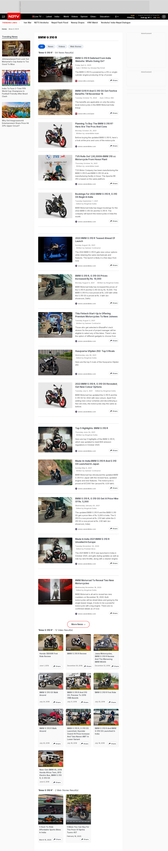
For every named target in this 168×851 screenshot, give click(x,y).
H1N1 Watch (92, 22)
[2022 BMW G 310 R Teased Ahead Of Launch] (55, 252)
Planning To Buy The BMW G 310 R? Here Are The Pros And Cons (94, 125)
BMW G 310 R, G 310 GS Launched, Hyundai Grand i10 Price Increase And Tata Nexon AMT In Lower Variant (78, 733)
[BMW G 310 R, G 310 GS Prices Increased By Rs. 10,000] (55, 289)
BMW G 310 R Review (76, 653)
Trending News (10, 36)
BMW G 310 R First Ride (105, 692)
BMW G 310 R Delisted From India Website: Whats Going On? (93, 59)
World (66, 16)
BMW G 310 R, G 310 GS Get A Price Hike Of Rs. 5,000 (96, 500)
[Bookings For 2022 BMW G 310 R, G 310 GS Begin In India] (55, 208)
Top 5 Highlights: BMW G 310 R (91, 428)
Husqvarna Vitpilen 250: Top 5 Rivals (95, 351)
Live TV (38, 16)
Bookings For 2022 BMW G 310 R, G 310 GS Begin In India (96, 195)
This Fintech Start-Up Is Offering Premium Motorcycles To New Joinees (96, 315)
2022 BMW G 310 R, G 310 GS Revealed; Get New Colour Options (96, 385)
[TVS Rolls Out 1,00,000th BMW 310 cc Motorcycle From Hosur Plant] (55, 170)
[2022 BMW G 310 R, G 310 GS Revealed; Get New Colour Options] (55, 397)
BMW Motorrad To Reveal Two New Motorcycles (94, 582)
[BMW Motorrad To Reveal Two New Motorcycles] (55, 597)
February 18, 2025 (74, 836)
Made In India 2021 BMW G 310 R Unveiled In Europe (92, 540)
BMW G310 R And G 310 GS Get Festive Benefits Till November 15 (96, 92)
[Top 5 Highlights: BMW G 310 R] (55, 439)
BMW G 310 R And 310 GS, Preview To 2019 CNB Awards (77, 695)
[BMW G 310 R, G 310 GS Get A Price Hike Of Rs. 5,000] (55, 514)
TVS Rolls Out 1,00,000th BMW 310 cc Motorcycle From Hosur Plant (95, 158)
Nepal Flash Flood (59, 22)
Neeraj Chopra (77, 22)
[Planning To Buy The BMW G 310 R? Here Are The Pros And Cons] (55, 135)
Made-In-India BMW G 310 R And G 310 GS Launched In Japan (95, 462)
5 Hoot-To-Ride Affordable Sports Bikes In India (50, 830)
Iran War (27, 22)
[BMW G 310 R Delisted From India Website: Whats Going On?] (55, 69)
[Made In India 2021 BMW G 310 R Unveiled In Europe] (55, 551)
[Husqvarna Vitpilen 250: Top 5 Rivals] (55, 362)
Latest (49, 16)
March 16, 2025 (45, 840)
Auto (78, 68)
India (56, 16)
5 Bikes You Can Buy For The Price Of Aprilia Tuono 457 (78, 830)
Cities (93, 16)
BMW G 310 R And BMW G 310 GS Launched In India (105, 731)
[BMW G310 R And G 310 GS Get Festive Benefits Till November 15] (55, 102)
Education (104, 16)
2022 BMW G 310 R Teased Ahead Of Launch (95, 240)
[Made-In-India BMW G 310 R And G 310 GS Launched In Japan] (55, 474)
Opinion (84, 16)
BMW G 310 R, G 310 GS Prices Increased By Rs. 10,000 (91, 277)
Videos (74, 16)
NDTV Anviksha (41, 22)
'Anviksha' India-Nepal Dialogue (115, 22)
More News (77, 624)
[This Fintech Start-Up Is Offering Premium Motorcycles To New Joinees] (55, 327)
